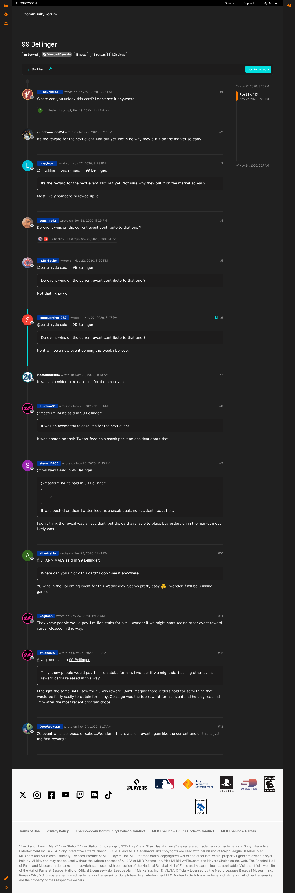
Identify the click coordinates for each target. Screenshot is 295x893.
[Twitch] (80, 795)
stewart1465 (49, 463)
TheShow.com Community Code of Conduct (110, 831)
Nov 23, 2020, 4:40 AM (92, 375)
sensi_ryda (48, 220)
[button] (6, 878)
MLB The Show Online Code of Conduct (183, 831)
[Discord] (94, 795)
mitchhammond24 (50, 132)
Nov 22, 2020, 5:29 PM (90, 220)
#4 (221, 220)
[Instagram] (37, 795)
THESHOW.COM (26, 3)
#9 (221, 463)
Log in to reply (258, 69)
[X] (23, 795)
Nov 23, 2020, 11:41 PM (91, 553)
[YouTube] (65, 795)
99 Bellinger (96, 170)
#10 (220, 553)
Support (249, 3)
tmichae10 (47, 406)
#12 (220, 653)
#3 (221, 163)
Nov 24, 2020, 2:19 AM (89, 653)
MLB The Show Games (238, 831)
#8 (221, 406)
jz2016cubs (48, 260)
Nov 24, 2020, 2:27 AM (94, 726)
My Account (271, 3)
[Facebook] (51, 795)
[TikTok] (108, 795)
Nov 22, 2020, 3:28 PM (89, 163)
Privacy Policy (58, 831)
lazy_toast (47, 163)
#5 (221, 260)
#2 (221, 132)
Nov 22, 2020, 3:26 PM (95, 92)
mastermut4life (48, 375)
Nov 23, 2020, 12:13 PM (93, 463)
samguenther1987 (53, 317)
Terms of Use (29, 831)
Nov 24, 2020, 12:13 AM (87, 616)
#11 (220, 616)
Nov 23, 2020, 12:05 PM (90, 406)
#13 (220, 726)
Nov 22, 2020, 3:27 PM (95, 132)
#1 (221, 92)
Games (229, 3)
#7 (221, 375)
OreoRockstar (50, 726)
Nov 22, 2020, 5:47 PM (101, 317)
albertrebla (48, 553)
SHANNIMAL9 (50, 92)
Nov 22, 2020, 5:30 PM (91, 260)
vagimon (46, 616)
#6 (221, 317)
